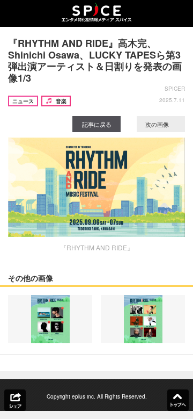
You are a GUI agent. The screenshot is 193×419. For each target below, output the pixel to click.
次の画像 (157, 124)
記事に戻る (97, 124)
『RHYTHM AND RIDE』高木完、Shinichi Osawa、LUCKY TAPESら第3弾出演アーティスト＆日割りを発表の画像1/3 (95, 60)
